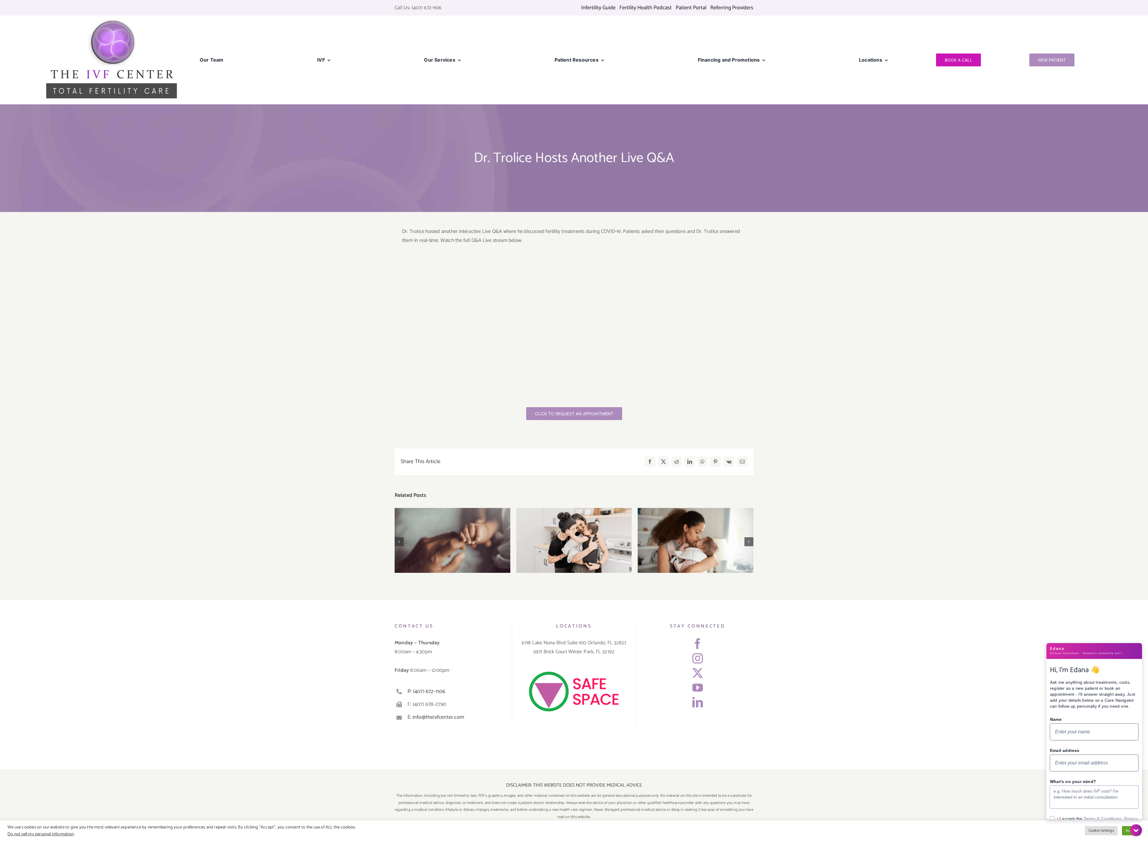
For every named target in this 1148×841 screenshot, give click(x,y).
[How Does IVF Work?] (452, 540)
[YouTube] (697, 687)
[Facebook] (697, 643)
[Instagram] (697, 658)
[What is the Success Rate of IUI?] (695, 540)
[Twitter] (697, 673)
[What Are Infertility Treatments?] (574, 540)
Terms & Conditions (1103, 818)
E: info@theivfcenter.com (435, 717)
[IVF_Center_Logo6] (111, 21)
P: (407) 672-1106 (426, 691)
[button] (399, 541)
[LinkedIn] (697, 702)
